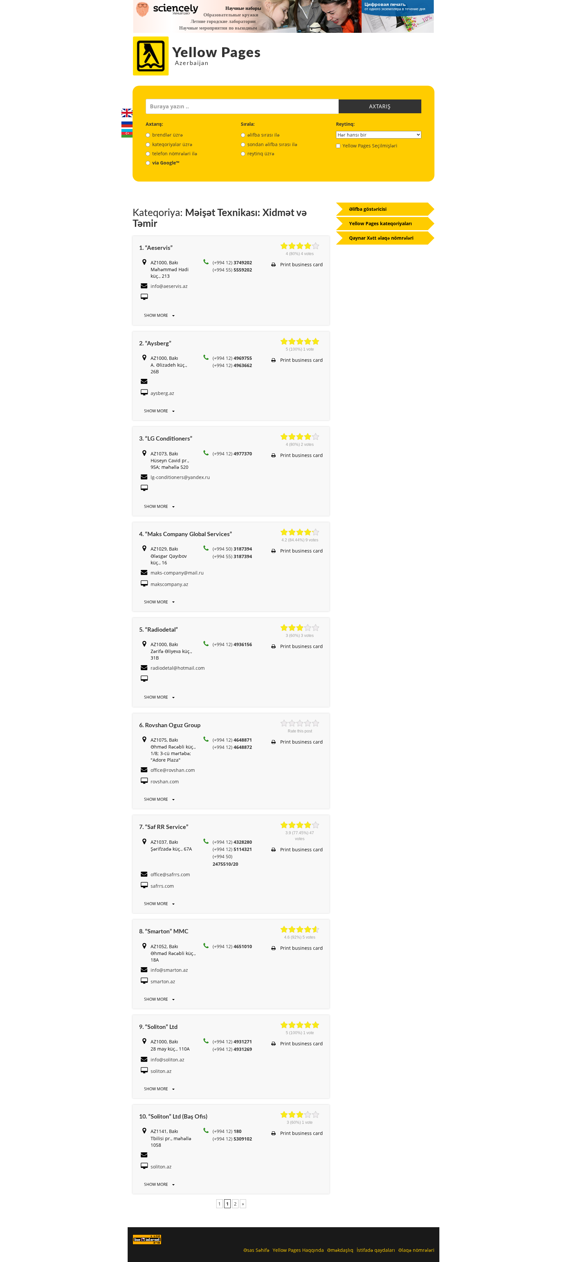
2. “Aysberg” (155, 344)
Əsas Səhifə (256, 1250)
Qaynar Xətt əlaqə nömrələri (381, 238)
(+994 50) (232, 549)
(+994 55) (232, 270)
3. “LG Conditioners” (165, 439)
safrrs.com (162, 886)
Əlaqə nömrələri (416, 1250)
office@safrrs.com (170, 874)
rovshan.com (165, 781)
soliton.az (161, 1071)
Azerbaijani (127, 133)
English (127, 113)
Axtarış (380, 106)
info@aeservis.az (169, 286)
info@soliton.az (167, 1059)
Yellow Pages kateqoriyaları (380, 223)
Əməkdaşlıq (340, 1250)
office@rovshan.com (173, 770)
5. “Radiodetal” (158, 630)
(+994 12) (232, 262)
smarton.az (163, 981)
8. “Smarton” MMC (163, 932)
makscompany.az (169, 584)
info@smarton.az (169, 970)
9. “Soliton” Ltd (158, 1027)
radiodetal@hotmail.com (178, 668)
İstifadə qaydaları (376, 1250)
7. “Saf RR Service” (163, 827)
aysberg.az (162, 393)
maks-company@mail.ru (177, 573)
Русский (127, 123)
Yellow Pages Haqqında (298, 1250)
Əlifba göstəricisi (368, 209)
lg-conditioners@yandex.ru (180, 477)
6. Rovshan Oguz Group (169, 726)
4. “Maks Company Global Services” (185, 534)
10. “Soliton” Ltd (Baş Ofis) (173, 1117)
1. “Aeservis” (156, 248)
